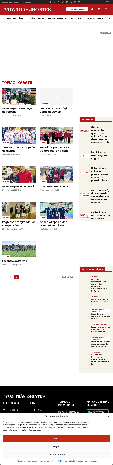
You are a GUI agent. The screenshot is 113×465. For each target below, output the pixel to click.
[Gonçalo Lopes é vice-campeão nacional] (56, 210)
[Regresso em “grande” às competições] (19, 210)
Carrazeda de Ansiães (85, 194)
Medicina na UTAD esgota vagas (99, 155)
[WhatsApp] (75, 2)
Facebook (13, 409)
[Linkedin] (54, 2)
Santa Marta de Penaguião (84, 215)
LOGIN (107, 2)
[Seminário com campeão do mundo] (19, 135)
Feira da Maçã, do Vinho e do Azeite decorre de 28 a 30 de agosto (100, 196)
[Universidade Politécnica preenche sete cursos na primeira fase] (84, 170)
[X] (71, 2)
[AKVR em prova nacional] (19, 174)
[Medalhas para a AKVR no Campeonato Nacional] (56, 135)
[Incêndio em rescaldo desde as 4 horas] (84, 313)
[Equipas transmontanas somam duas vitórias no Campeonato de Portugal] (84, 280)
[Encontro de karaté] (19, 249)
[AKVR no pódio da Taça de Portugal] (19, 96)
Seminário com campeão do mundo (18, 149)
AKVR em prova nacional (18, 186)
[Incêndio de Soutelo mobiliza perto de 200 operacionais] (84, 341)
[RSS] (58, 2)
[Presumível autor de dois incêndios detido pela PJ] (84, 328)
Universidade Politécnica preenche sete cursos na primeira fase (99, 174)
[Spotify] (62, 2)
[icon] (99, 9)
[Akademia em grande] (56, 174)
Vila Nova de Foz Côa (100, 324)
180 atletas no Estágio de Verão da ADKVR (56, 110)
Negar (56, 446)
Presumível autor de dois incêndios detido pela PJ (100, 329)
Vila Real (44, 104)
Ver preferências (56, 454)
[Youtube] (79, 2)
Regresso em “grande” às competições (18, 223)
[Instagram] (50, 2)
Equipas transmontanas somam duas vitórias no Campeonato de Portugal (99, 285)
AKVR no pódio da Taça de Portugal (17, 110)
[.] (92, 9)
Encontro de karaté (14, 261)
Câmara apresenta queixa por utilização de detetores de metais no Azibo (100, 134)
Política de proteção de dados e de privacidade (34, 461)
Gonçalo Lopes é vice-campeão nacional (54, 223)
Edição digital (77, 9)
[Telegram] (67, 2)
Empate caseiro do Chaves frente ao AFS (100, 301)
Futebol (95, 277)
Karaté (6, 104)
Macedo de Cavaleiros (85, 131)
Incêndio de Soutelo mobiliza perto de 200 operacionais (100, 344)
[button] (108, 416)
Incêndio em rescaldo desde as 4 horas (100, 215)
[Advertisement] (56, 52)
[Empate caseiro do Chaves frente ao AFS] (84, 300)
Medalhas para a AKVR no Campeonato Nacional (56, 149)
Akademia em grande (54, 186)
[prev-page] (4, 277)
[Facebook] (46, 2)
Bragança (84, 173)
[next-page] (86, 371)
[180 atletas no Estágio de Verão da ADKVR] (56, 96)
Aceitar (56, 438)
